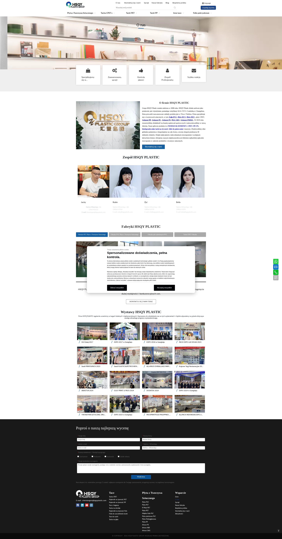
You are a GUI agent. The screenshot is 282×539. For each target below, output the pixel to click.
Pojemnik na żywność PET (118, 499)
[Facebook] (78, 505)
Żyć (145, 202)
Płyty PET (191, 117)
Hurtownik (110, 456)
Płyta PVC (145, 502)
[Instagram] (91, 505)
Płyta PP (145, 522)
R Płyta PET (146, 508)
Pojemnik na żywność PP (117, 502)
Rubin (115, 202)
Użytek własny (124, 456)
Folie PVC (173, 117)
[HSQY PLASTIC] (87, 494)
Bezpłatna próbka (179, 3)
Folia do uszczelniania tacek (118, 514)
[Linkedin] (82, 505)
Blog (167, 3)
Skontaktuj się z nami (132, 3)
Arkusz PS (145, 525)
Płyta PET (145, 505)
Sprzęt (146, 3)
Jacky (83, 202)
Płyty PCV (182, 117)
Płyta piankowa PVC (149, 516)
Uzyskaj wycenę (208, 8)
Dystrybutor (83, 456)
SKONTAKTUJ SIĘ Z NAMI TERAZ (141, 301)
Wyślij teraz (141, 477)
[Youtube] (87, 505)
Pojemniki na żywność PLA (118, 511)
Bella (178, 202)
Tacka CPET (113, 497)
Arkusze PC (156, 120)
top (278, 531)
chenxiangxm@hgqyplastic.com (94, 500)
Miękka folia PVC (148, 513)
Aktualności (179, 514)
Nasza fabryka (157, 3)
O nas (118, 3)
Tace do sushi (113, 516)
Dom (177, 497)
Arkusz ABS (146, 528)
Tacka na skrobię (114, 508)
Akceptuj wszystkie (164, 288)
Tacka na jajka (113, 519)
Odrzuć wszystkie (117, 288)
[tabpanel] (93, 191)
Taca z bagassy (114, 505)
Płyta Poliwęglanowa (149, 519)
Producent (97, 456)
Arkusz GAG (146, 530)
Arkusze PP (146, 120)
